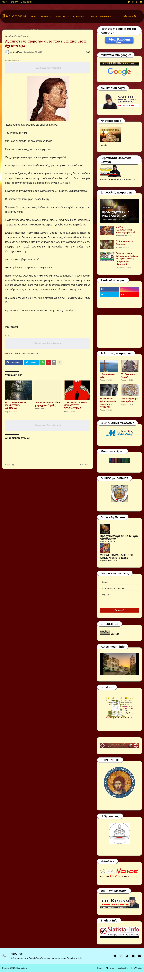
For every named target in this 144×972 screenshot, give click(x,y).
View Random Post (119, 39)
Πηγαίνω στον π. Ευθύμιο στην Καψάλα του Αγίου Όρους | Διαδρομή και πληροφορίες (127, 258)
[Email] (54, 362)
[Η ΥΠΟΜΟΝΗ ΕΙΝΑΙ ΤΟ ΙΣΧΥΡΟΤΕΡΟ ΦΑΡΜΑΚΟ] (18, 390)
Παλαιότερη (84, 464)
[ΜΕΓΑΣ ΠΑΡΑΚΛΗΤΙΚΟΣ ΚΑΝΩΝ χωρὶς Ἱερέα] (107, 230)
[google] (109, 300)
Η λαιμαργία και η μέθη (108, 375)
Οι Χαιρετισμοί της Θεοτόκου (125, 242)
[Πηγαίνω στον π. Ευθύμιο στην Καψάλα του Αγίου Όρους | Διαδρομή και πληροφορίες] (107, 256)
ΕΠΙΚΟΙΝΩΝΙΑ (26, 2)
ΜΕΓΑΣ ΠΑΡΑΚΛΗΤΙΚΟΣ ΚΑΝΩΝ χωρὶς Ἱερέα (126, 230)
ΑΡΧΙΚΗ (5, 2)
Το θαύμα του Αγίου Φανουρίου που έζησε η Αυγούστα (108, 402)
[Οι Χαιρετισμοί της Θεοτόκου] (107, 244)
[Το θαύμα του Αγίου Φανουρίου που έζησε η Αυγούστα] (109, 390)
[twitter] (137, 2)
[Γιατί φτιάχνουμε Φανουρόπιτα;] (130, 390)
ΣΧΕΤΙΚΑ (14, 2)
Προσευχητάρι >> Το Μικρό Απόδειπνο (115, 213)
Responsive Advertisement (48, 68)
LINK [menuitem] (33, 29)
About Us (110, 968)
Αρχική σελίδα (11, 36)
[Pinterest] (48, 362)
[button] (125, 16)
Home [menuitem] (34, 16)
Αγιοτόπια (22, 968)
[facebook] (129, 2)
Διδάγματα (23, 36)
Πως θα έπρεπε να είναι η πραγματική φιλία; (47, 404)
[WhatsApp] (42, 362)
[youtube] (141, 2)
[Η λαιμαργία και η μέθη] (109, 366)
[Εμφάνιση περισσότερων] (59, 362)
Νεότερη (10, 464)
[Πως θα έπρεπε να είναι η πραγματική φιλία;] (47, 390)
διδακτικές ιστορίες (30, 353)
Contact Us (123, 968)
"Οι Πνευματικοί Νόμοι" (129, 375)
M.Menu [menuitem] (45, 16)
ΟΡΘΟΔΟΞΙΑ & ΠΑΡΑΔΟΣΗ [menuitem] (102, 16)
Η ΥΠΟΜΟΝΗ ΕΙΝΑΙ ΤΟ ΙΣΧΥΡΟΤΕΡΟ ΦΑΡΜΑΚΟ (17, 405)
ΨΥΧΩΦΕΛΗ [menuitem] (78, 16)
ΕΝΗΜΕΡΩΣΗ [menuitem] (61, 16)
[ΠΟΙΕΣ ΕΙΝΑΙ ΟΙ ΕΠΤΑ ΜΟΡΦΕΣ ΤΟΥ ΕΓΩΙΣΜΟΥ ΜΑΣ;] (77, 390)
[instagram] (132, 2)
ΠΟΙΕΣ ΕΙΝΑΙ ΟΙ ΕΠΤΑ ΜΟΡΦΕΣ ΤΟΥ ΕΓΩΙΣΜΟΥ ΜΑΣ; (75, 405)
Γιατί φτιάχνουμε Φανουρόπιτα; (129, 400)
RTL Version (136, 968)
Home (100, 968)
